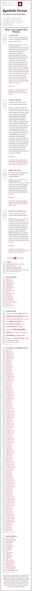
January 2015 (9, 427)
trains (15, 164)
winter (27, 338)
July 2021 (8, 401)
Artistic (7, 279)
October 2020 (9, 414)
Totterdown (11, 164)
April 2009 (8, 460)
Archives (8, 25)
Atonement (18, 249)
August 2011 (8, 435)
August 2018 (8, 421)
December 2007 (9, 482)
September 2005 (9, 521)
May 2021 (8, 404)
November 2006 (9, 501)
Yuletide (16, 340)
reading (13, 332)
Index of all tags (15, 342)
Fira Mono (26, 585)
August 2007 (8, 488)
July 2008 (8, 471)
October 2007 (9, 485)
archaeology (8, 313)
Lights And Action (15, 170)
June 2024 (8, 361)
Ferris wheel (17, 250)
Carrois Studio (16, 586)
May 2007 (8, 492)
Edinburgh (25, 319)
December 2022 (9, 376)
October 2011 (9, 433)
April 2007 (8, 493)
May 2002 (8, 527)
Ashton (17, 201)
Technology (8, 296)
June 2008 (8, 473)
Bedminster (24, 201)
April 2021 (8, 405)
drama (26, 89)
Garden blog (9, 22)
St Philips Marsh (19, 163)
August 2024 (8, 358)
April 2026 (8, 350)
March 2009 (8, 461)
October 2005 (9, 520)
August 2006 (8, 505)
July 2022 (8, 383)
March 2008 (8, 477)
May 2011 (8, 436)
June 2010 (8, 445)
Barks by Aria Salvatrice (11, 539)
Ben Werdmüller (9, 542)
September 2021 (9, 398)
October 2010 (9, 441)
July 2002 (8, 524)
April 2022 (8, 388)
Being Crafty (8, 282)
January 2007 (9, 498)
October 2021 (9, 397)
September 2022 (9, 380)
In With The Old (9, 287)
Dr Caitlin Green (9, 547)
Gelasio (4, 584)
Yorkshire (11, 340)
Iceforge (26, 576)
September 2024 (9, 357)
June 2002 (8, 526)
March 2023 (8, 372)
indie (22, 321)
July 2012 (8, 429)
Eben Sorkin (10, 584)
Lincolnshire (26, 250)
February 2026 (9, 353)
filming (10, 91)
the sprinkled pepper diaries (12, 570)
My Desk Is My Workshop (16, 268)
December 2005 (9, 517)
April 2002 (8, 529)
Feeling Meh (8, 285)
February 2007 (9, 496)
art (12, 313)
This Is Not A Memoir (10, 302)
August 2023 (8, 367)
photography (19, 329)
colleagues (9, 319)
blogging (9, 316)
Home (7, 19)
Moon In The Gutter (10, 561)
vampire (25, 92)
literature (17, 324)
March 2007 (8, 495)
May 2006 (8, 510)
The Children (18, 335)
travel (12, 338)
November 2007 (9, 483)
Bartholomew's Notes (10, 541)
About (20, 22)
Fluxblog (8, 554)
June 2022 (8, 385)
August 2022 (8, 382)
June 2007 (8, 491)
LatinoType (7, 585)
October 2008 (9, 469)
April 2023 (8, 370)
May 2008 (8, 474)
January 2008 (9, 480)
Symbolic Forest (15, 10)
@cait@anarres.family (16, 267)
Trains (26, 109)
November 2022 (9, 377)
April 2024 (8, 364)
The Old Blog (9, 299)
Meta (7, 292)
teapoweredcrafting (10, 566)
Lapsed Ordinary (9, 560)
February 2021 (9, 408)
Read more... (12, 86)
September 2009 (9, 452)
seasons (24, 332)
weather (21, 338)
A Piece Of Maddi (10, 538)
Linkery (7, 289)
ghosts (26, 202)
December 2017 (9, 423)
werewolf (11, 94)
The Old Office (9, 301)
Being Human (21, 89)
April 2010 (8, 448)
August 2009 (8, 454)
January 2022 (9, 392)
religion (17, 332)
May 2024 (8, 363)
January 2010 (9, 451)
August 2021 (8, 399)
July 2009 (8, 455)
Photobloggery (9, 293)
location (21, 252)
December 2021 (9, 394)
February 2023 (9, 373)
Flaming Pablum (9, 552)
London (8, 326)
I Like (7, 558)
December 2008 (9, 466)
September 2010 (9, 442)
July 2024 (8, 360)
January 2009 (9, 464)
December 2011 (9, 430)
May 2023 (8, 369)
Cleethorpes (11, 250)
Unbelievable (9, 305)
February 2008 (9, 479)
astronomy (16, 313)
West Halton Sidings (10, 569)
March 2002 (8, 530)
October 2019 (9, 419)
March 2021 (8, 407)
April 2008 (8, 476)
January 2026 (9, 354)
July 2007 (8, 489)
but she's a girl (9, 545)
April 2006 (8, 511)
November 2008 (9, 467)
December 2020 (9, 411)
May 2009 (8, 458)
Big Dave (24, 313)
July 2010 (8, 444)
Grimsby (7, 321)
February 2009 (9, 463)
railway (13, 163)
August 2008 (8, 470)
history (12, 321)
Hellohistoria (9, 557)
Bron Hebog (8, 544)
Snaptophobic (9, 564)
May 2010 (8, 446)
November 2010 (9, 439)
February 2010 (9, 449)
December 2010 (9, 438)
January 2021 (9, 410)
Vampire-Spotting (15, 100)
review (20, 332)
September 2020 (9, 416)
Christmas (26, 316)
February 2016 (9, 424)
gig (28, 319)
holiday (18, 321)
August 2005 (8, 523)
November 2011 (9, 432)
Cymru (19, 91)
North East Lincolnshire (14, 252)
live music (23, 324)
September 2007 (9, 486)
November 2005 (9, 518)
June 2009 (8, 457)
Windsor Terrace (12, 205)
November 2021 (9, 395)
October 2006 (9, 502)
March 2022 (8, 389)
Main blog (17, 19)
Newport (16, 92)
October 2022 (9, 379)
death (21, 319)
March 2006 (8, 513)
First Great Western (19, 161)
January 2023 (9, 375)
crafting (13, 319)
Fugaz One (26, 584)
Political (7, 295)
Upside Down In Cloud (11, 567)
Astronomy (8, 280)
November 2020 (9, 413)
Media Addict (17, 46)
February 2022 (9, 391)
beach (22, 249)
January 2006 (9, 515)
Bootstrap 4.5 (13, 582)
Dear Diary (8, 283)
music (13, 326)
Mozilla (22, 586)
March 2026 (8, 351)
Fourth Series (13, 35)
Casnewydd (11, 92)
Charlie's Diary (9, 548)
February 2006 (9, 514)
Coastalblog (8, 550)
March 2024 (8, 366)
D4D (7, 551)
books (15, 316)
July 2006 (8, 507)
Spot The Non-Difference (17, 211)
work (7, 340)
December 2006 (9, 499)
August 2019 (8, 420)
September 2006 (9, 504)
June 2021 (8, 402)
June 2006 (8, 508)
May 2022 (8, 386)
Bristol (26, 160)
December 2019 (9, 417)
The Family (8, 298)
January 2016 (9, 426)
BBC (17, 89)
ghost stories (15, 91)
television (21, 92)
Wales (23, 91)
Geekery (16, 109)
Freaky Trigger (9, 555)
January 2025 (9, 355)
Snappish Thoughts (10, 563)
